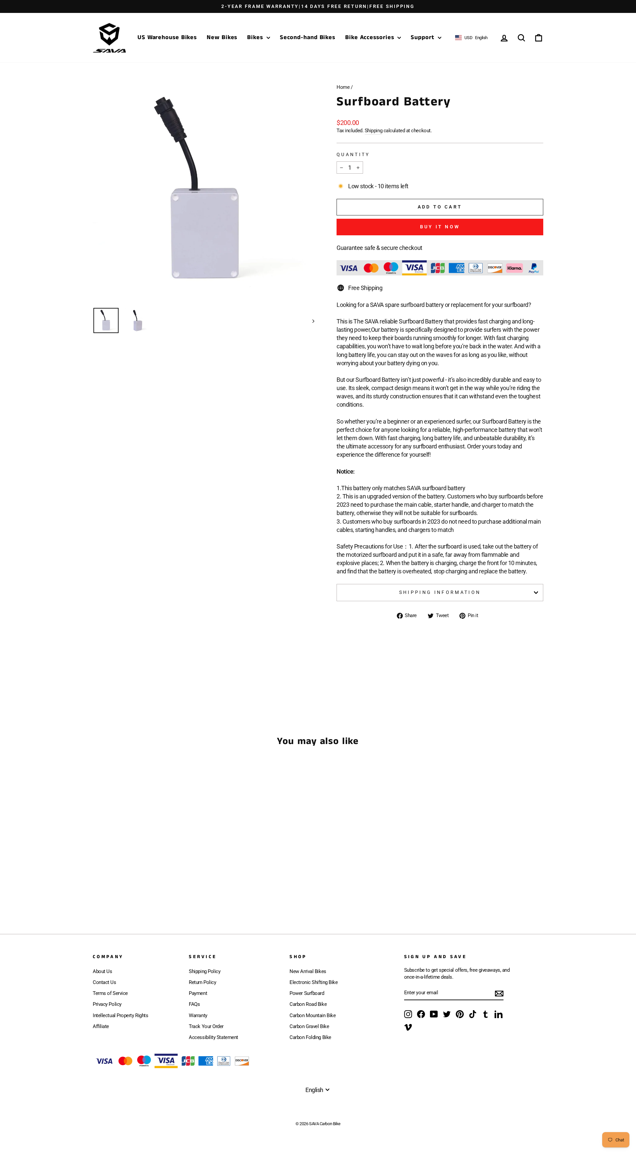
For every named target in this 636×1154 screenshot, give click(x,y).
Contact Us (104, 982)
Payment (198, 993)
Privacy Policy (107, 1004)
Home (343, 87)
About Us (102, 971)
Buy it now (440, 226)
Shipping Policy (204, 971)
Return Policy (202, 982)
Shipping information (440, 592)
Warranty (198, 1015)
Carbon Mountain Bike (313, 1015)
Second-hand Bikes (307, 37)
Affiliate (101, 1026)
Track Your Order (206, 1026)
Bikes (256, 37)
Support (423, 37)
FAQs (194, 1004)
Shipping (373, 131)
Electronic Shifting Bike (314, 982)
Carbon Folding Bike (310, 1037)
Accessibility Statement (213, 1037)
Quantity (353, 154)
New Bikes (222, 37)
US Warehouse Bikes (167, 37)
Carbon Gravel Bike (309, 1026)
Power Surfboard (307, 993)
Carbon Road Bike (308, 1004)
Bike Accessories (370, 37)
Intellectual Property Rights (120, 1015)
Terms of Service (110, 993)
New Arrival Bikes (308, 971)
